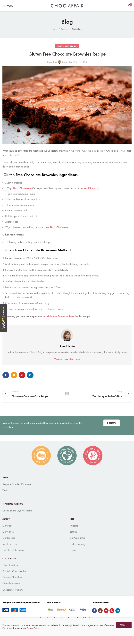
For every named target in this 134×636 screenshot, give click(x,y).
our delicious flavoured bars (58, 316)
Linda (64, 62)
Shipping (73, 525)
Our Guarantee (77, 537)
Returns (73, 531)
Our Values (8, 531)
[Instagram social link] (100, 610)
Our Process (8, 537)
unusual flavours (89, 188)
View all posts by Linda (67, 359)
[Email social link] (14, 375)
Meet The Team (10, 544)
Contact (73, 550)
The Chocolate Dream (13, 550)
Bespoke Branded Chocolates (17, 484)
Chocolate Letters (11, 583)
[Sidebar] (4, 195)
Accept (124, 625)
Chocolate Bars (10, 565)
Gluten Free (77, 29)
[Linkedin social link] (30, 375)
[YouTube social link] (106, 610)
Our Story (7, 525)
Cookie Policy (33, 628)
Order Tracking (77, 544)
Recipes (64, 29)
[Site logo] (67, 5)
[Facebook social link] (5, 375)
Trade (5, 490)
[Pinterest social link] (22, 375)
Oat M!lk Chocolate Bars (15, 571)
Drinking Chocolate (12, 577)
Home (54, 29)
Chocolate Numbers (12, 589)
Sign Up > (112, 423)
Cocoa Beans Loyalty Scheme (17, 510)
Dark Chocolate (59, 227)
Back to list (67, 394)
